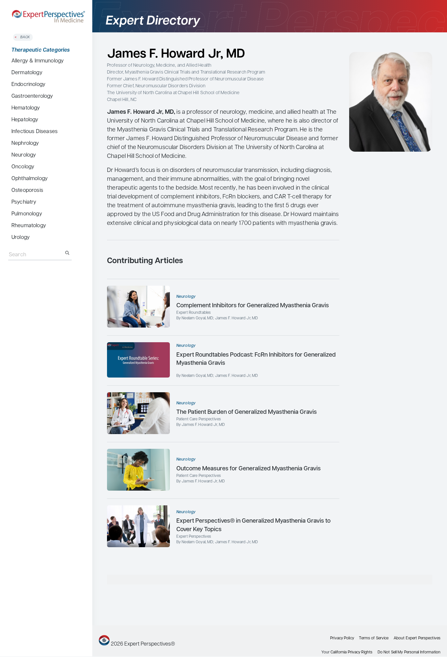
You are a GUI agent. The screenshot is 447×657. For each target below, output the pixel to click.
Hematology (25, 108)
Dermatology (27, 73)
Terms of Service (373, 638)
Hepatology (25, 120)
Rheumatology (28, 225)
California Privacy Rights (351, 652)
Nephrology (25, 143)
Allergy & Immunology (37, 61)
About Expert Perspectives (417, 638)
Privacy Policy (342, 638)
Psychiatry (24, 202)
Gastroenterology (32, 96)
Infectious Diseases (34, 131)
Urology (20, 237)
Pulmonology (26, 214)
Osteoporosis (27, 190)
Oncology (22, 167)
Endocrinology (28, 84)
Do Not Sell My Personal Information (409, 652)
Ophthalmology (29, 178)
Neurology (23, 155)
